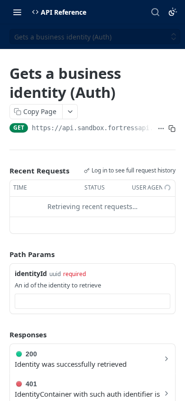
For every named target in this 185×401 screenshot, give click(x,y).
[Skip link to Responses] (3, 334)
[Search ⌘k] (155, 11)
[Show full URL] (161, 128)
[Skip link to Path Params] (3, 254)
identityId (31, 273)
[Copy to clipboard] (172, 128)
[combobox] (92, 301)
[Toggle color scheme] (172, 11)
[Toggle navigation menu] (17, 11)
